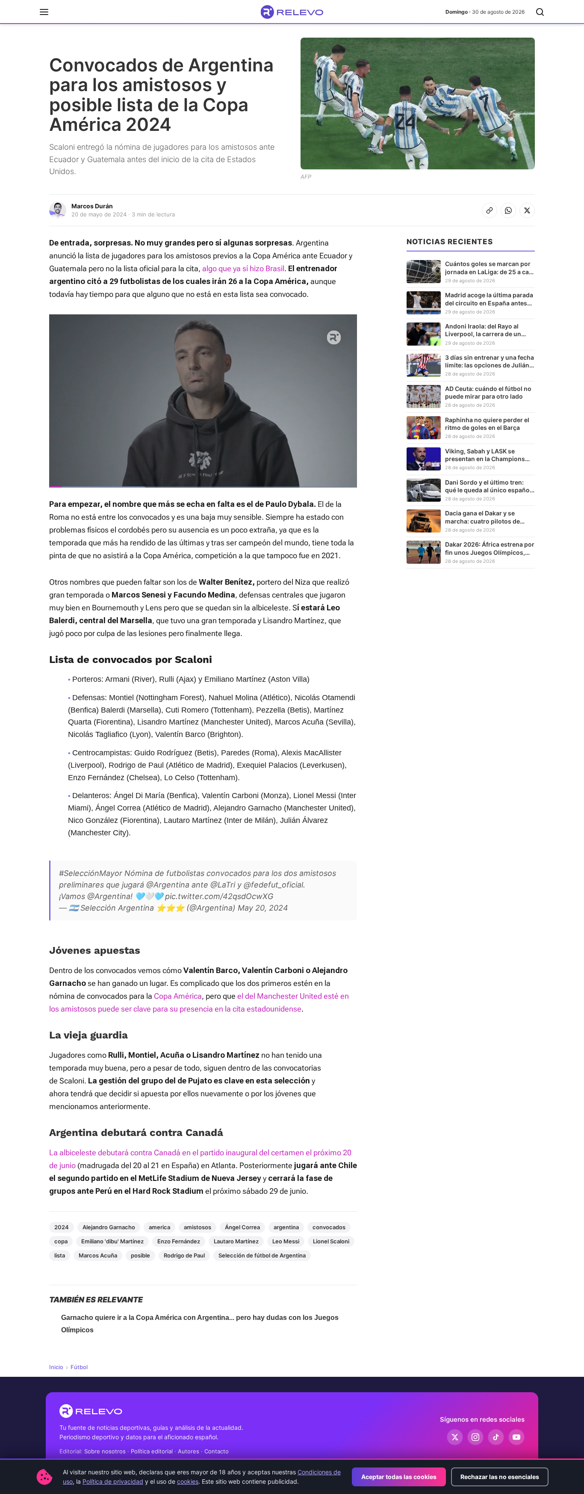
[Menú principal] (44, 12)
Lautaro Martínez (236, 1241)
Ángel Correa (242, 1227)
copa (61, 1241)
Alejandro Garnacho (109, 1227)
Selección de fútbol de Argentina (262, 1255)
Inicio (56, 1367)
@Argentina (167, 884)
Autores (188, 1451)
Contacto (216, 1451)
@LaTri (222, 884)
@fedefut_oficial (273, 884)
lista (59, 1255)
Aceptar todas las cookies (399, 1476)
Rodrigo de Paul (184, 1255)
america (159, 1227)
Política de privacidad (113, 1481)
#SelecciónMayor (90, 873)
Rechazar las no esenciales (499, 1476)
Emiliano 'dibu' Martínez (112, 1241)
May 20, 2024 (263, 907)
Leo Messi (285, 1241)
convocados (329, 1227)
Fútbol (79, 1367)
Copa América (178, 995)
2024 (61, 1227)
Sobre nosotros (105, 1451)
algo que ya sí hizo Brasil (243, 268)
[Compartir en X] (527, 210)
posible (140, 1255)
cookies (187, 1481)
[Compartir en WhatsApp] (508, 210)
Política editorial (152, 1451)
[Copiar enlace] (489, 210)
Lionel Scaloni (331, 1241)
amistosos (197, 1227)
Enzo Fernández (178, 1241)
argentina (286, 1227)
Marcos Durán (92, 206)
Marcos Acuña (98, 1255)
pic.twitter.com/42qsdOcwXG (219, 896)
